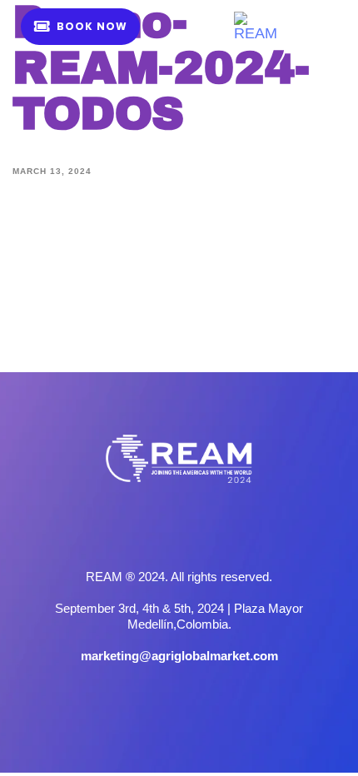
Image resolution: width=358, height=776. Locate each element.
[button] (314, 26)
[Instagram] (179, 528)
